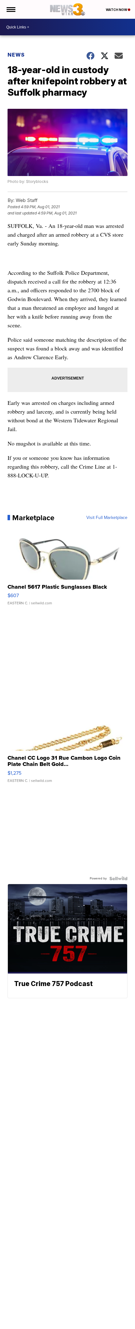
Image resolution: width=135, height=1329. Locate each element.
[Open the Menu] (10, 9)
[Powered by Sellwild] (118, 878)
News (16, 55)
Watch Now (117, 10)
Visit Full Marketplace (106, 518)
